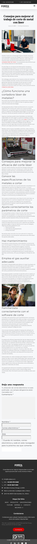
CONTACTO (27, 505)
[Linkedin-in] (15, 543)
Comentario (8, 395)
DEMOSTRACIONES (25, 502)
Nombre (6, 422)
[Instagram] (18, 543)
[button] (34, 6)
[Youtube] (22, 543)
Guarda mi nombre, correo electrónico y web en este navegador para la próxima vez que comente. (18, 443)
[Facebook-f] (11, 543)
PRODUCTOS (14, 502)
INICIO (6, 502)
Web (4, 434)
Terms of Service (13, 524)
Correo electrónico (10, 428)
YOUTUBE (10, 505)
